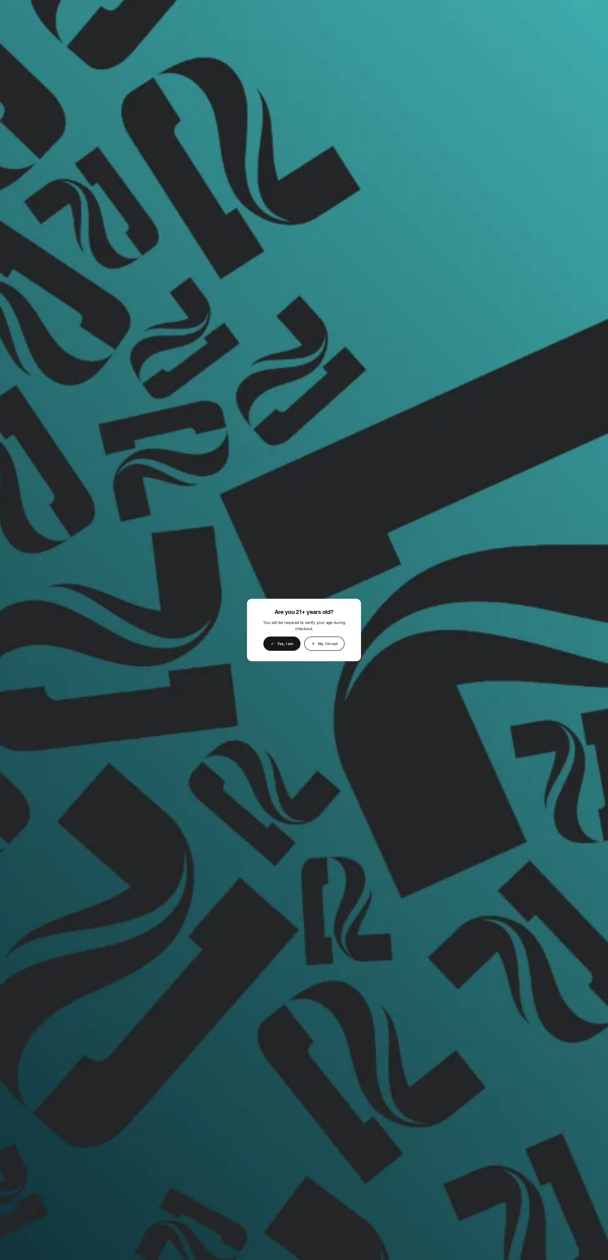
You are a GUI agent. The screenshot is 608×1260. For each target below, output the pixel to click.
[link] (324, 644)
